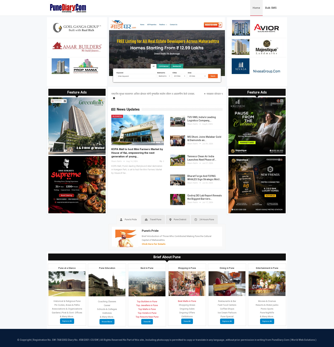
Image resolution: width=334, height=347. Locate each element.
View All (147, 322)
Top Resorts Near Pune (147, 316)
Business (117, 116)
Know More (107, 322)
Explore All (67, 321)
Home (256, 7)
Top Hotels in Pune (147, 313)
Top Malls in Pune (147, 309)
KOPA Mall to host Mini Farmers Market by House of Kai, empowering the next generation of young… (137, 153)
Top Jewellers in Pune (147, 305)
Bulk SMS (271, 7)
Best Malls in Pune (187, 301)
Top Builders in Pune (147, 301)
